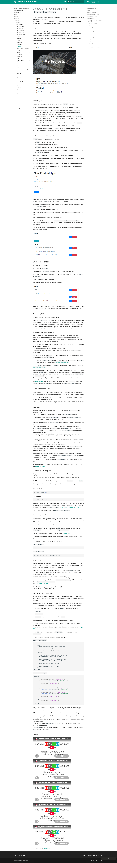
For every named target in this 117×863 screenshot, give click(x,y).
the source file (39, 381)
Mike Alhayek (47, 848)
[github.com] (94, 860)
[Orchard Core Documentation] (15, 1)
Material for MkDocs (23, 860)
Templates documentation (42, 583)
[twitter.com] (99, 860)
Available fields (66, 533)
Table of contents (91, 8)
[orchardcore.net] (91, 860)
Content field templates (66, 525)
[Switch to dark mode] (64, 1)
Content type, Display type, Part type (71, 507)
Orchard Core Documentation (21, 8)
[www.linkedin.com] (102, 860)
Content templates (40, 466)
